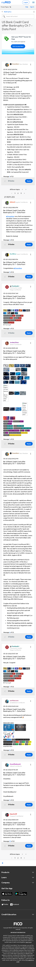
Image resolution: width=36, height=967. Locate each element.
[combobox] (18, 16)
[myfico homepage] (6, 2)
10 (10, 841)
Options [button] (34, 11)
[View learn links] (33, 877)
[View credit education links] (33, 914)
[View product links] (33, 872)
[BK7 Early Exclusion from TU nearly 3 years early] (25, 189)
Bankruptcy (7, 12)
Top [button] (2, 863)
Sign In (31, 7)
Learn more (28, 942)
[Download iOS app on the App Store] (7, 894)
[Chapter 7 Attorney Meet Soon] (22, 189)
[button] (30, 64)
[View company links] (33, 882)
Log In (26, 2)
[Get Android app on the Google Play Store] (21, 894)
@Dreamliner (10, 216)
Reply (29, 181)
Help (26, 7)
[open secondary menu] (33, 2)
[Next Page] (24, 193)
